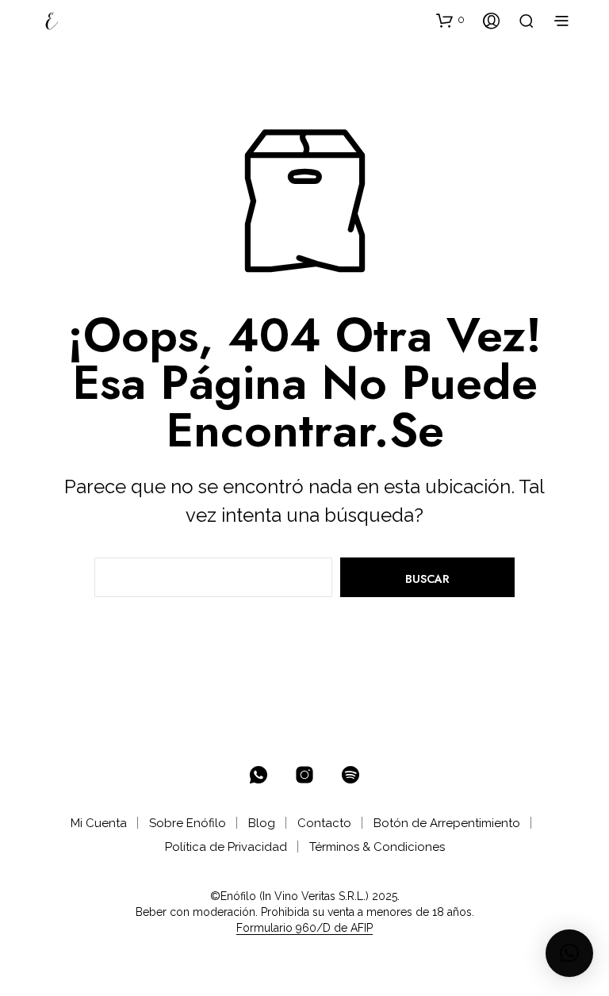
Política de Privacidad (226, 847)
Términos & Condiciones (377, 847)
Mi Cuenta (99, 823)
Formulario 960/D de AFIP (304, 928)
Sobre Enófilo (187, 823)
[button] (450, 20)
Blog (261, 823)
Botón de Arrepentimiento (446, 823)
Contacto (324, 823)
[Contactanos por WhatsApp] (258, 774)
